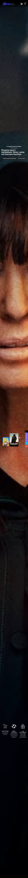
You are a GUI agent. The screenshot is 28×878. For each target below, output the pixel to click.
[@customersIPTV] (26, 443)
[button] (22, 4)
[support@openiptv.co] (26, 446)
